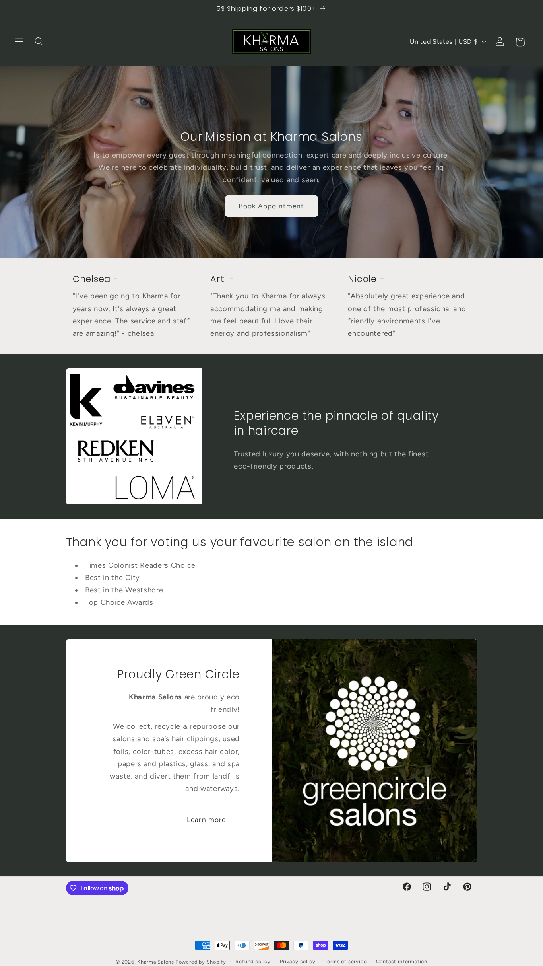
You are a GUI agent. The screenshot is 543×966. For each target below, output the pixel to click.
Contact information (401, 961)
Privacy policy (297, 961)
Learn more (206, 819)
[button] (19, 42)
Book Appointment (271, 206)
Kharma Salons (155, 962)
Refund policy (252, 961)
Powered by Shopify (201, 962)
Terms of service (346, 961)
